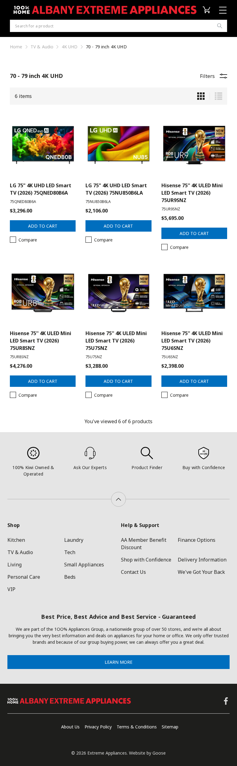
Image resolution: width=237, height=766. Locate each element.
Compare (28, 240)
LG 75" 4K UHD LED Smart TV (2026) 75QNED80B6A (40, 189)
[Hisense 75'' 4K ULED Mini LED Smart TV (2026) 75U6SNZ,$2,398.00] (194, 293)
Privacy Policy (98, 727)
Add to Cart (42, 226)
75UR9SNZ (170, 209)
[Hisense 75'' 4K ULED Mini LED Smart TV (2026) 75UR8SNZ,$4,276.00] (43, 293)
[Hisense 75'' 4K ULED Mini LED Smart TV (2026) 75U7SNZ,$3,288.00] (118, 293)
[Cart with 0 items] (207, 10)
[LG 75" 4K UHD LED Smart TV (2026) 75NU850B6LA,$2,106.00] (118, 145)
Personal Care (23, 576)
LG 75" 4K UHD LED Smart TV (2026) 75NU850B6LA (116, 189)
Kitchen (16, 540)
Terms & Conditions (137, 727)
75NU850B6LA (98, 201)
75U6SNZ (169, 356)
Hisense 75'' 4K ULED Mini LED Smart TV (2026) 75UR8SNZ (40, 340)
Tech (69, 552)
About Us (70, 727)
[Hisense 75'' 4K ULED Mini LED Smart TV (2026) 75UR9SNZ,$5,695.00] (194, 145)
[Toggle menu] (223, 10)
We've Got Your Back (201, 572)
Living (14, 564)
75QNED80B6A (23, 201)
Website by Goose (147, 753)
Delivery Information (202, 559)
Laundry (73, 540)
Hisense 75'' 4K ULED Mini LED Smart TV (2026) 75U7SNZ (116, 340)
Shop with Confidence (146, 559)
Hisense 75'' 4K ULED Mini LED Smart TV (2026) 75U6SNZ (192, 340)
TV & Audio (20, 552)
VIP (11, 589)
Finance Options (196, 540)
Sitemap (170, 727)
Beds (70, 576)
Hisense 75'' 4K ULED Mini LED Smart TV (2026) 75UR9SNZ (192, 193)
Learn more (118, 662)
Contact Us (133, 572)
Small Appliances (84, 564)
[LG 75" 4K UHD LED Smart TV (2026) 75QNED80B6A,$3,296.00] (43, 145)
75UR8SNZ (19, 356)
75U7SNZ (93, 356)
